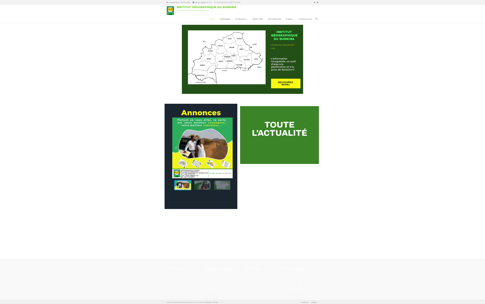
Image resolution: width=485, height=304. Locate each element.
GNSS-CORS (257, 19)
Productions (241, 19)
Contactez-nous (305, 19)
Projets (289, 19)
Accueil (212, 19)
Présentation (225, 19)
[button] (176, 148)
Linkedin (314, 302)
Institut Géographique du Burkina (206, 7)
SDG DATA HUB (274, 19)
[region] (202, 155)
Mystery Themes (212, 302)
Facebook (304, 302)
